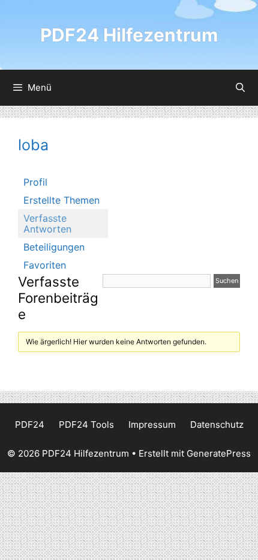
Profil (35, 182)
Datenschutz (217, 424)
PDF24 (29, 424)
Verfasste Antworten (47, 223)
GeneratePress (219, 453)
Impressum (152, 424)
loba (33, 145)
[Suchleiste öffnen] (240, 88)
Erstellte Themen (61, 200)
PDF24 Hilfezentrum (129, 35)
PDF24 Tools (86, 424)
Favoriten (44, 265)
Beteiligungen (54, 247)
